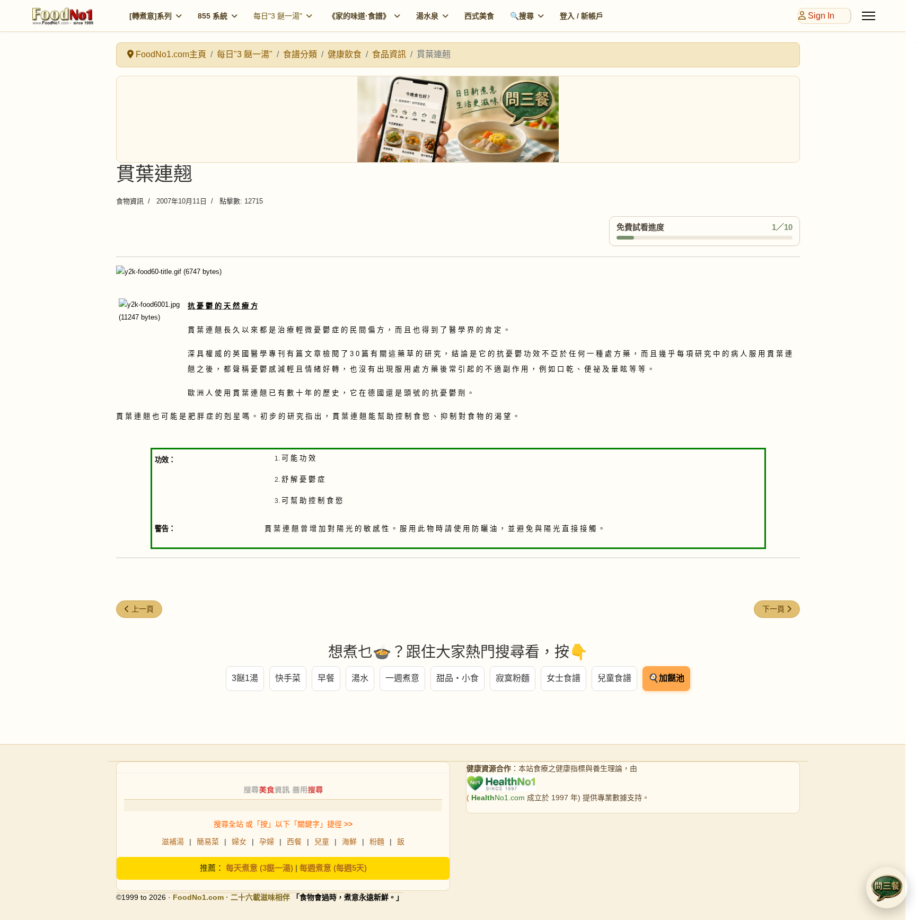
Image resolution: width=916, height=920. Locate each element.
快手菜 (288, 678)
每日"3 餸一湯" (277, 16)
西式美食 (479, 16)
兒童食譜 (614, 678)
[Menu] (868, 16)
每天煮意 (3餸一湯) (259, 867)
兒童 (321, 841)
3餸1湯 (245, 678)
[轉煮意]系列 (150, 16)
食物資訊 (130, 201)
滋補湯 (173, 841)
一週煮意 (402, 678)
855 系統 (212, 16)
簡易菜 (208, 841)
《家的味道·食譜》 (359, 16)
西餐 (294, 841)
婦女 (239, 841)
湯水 (359, 678)
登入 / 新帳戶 (581, 16)
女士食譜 (563, 678)
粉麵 (376, 841)
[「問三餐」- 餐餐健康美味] (458, 119)
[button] (887, 887)
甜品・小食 (457, 678)
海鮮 (349, 841)
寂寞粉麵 (513, 678)
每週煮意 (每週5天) (333, 867)
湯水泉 (427, 16)
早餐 (326, 678)
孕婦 (266, 841)
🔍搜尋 (522, 16)
